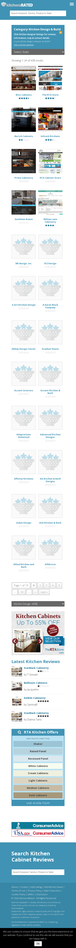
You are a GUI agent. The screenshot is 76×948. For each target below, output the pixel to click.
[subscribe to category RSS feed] (60, 33)
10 (22, 592)
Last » (44, 592)
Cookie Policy (18, 894)
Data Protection (52, 890)
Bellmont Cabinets (35, 682)
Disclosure (42, 894)
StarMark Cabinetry (36, 668)
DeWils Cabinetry (35, 698)
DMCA (31, 894)
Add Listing (36, 887)
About (14, 887)
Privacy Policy (35, 890)
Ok (38, 943)
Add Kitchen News (53, 887)
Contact (24, 887)
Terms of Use (18, 890)
